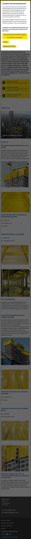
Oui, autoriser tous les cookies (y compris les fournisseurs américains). (15, 36)
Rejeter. (5, 42)
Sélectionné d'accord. (9, 46)
